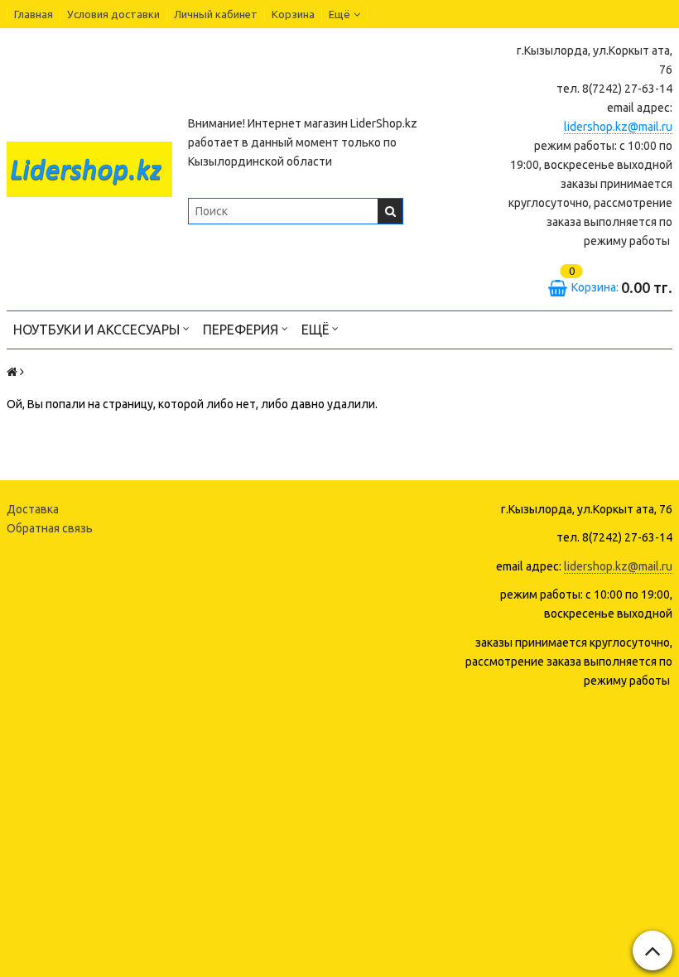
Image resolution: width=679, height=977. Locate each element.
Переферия (242, 329)
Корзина (293, 14)
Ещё (339, 14)
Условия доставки (113, 14)
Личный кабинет (216, 14)
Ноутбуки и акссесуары (98, 329)
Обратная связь (50, 528)
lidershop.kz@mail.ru (618, 126)
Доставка (33, 509)
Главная (33, 14)
